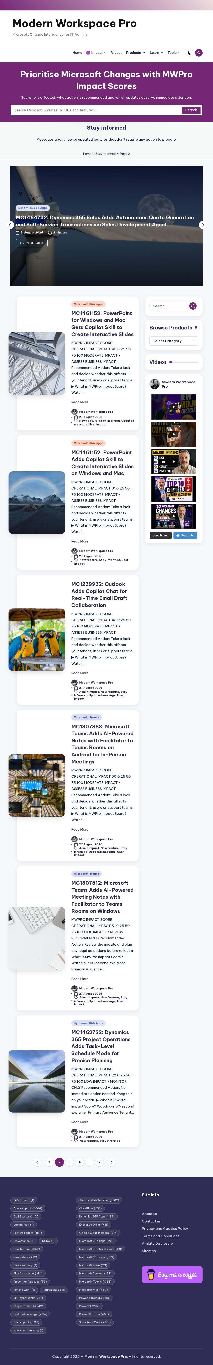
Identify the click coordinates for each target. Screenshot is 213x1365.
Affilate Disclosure (157, 1243)
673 (100, 1162)
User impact (98, 424)
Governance (24, 1241)
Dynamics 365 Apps (32, 207)
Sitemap (149, 1251)
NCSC (48, 1241)
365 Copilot (24, 1200)
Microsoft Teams (86, 717)
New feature (88, 420)
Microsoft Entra (93, 1265)
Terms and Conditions (161, 1236)
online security (25, 1265)
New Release (25, 1257)
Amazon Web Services (99, 1200)
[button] (32, 243)
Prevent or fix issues (30, 1281)
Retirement (54, 1289)
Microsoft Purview (95, 1273)
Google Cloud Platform (98, 1232)
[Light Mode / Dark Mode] (189, 53)
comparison (24, 1224)
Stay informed (106, 154)
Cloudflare (90, 1208)
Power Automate (94, 1297)
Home (87, 154)
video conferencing (28, 1330)
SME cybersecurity (28, 1297)
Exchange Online (93, 1224)
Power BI (89, 1306)
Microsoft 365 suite (96, 1257)
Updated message (102, 695)
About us (149, 1213)
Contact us (151, 1221)
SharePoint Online (95, 1322)
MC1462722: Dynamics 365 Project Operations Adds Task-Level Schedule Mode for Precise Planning (101, 1046)
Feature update (28, 1232)
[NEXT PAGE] (111, 1162)
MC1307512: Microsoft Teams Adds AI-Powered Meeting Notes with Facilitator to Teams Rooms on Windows (102, 897)
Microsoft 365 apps (88, 304)
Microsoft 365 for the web (100, 1249)
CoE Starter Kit (26, 1216)
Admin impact (89, 691)
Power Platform (94, 1314)
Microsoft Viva (93, 1289)
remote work (24, 1289)
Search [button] (191, 110)
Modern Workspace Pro (74, 23)
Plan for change (28, 1273)
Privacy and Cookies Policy (165, 1228)
